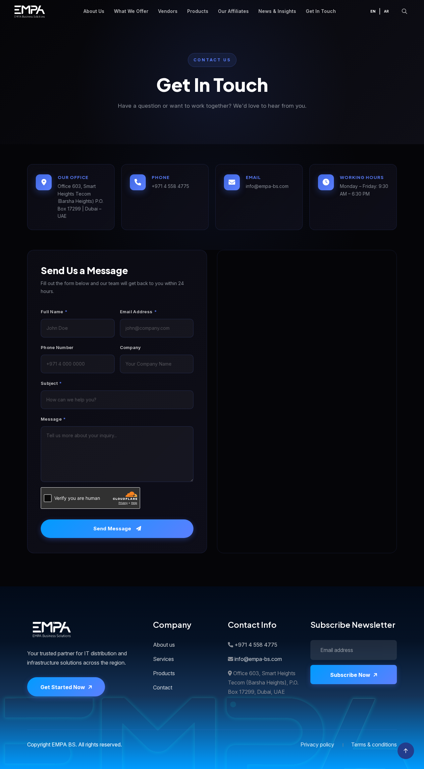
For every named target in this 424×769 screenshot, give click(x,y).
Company (130, 347)
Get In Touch (321, 11)
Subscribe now (350, 675)
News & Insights (277, 11)
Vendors (168, 11)
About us (164, 644)
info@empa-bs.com (267, 186)
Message (53, 419)
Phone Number (57, 347)
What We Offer (131, 11)
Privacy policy (317, 744)
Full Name (54, 311)
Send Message (112, 528)
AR (386, 11)
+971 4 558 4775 (170, 186)
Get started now (62, 687)
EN (373, 11)
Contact (162, 687)
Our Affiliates (233, 11)
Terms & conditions (374, 744)
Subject (51, 383)
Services (163, 659)
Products (197, 11)
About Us (93, 11)
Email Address (138, 311)
